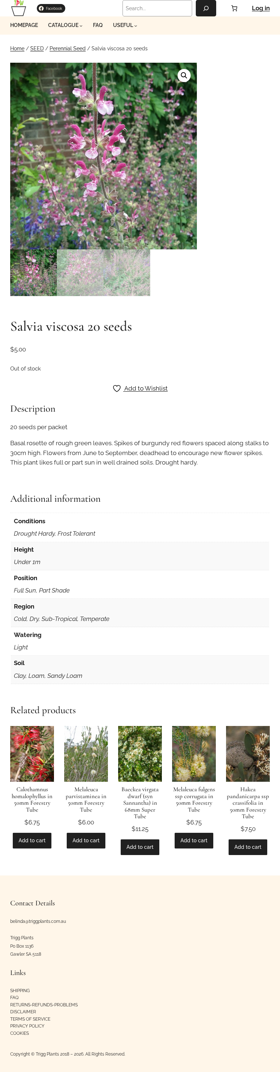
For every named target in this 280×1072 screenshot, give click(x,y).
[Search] (206, 8)
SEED (37, 48)
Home (17, 48)
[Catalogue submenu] (80, 25)
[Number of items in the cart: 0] (234, 8)
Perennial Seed (68, 48)
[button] (184, 75)
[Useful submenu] (135, 25)
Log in (261, 8)
